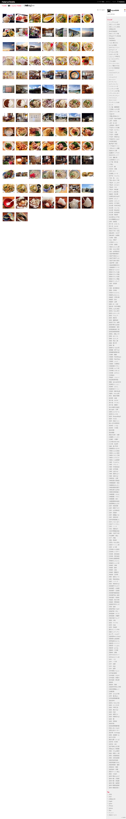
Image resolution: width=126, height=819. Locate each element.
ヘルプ (114, 1)
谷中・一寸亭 (113, 661)
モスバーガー (113, 100)
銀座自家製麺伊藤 (114, 726)
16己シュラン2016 (114, 27)
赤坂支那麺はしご (114, 689)
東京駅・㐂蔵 (113, 398)
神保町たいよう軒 (114, 563)
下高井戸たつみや (114, 139)
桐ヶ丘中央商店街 (114, 423)
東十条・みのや (113, 400)
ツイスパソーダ (113, 86)
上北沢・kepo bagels (115, 118)
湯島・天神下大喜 (114, 533)
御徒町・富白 (113, 299)
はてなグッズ (113, 49)
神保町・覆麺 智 (114, 572)
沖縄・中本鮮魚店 (114, 467)
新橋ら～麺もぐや (114, 334)
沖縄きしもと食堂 (114, 453)
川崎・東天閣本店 (114, 288)
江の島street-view (114, 441)
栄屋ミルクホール (114, 412)
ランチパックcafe (114, 102)
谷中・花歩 (112, 666)
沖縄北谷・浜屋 (113, 478)
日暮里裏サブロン (114, 366)
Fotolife (4, 6)
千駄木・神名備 (113, 189)
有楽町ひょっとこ (114, 384)
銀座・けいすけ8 (114, 705)
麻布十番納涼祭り (114, 787)
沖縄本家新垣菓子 (114, 487)
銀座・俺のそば (113, 710)
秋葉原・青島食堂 (114, 602)
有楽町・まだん (113, 386)
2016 (110, 794)
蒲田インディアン (114, 632)
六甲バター (112, 171)
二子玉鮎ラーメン (114, 146)
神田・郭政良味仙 (114, 579)
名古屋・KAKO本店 (114, 205)
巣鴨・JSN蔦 (113, 290)
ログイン (108, 1)
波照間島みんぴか (114, 503)
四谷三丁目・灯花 (114, 230)
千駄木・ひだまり (114, 185)
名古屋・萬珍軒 (113, 214)
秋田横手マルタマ (114, 586)
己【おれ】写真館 (15, 6)
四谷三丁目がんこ (114, 228)
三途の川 (111, 114)
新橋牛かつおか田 (114, 347)
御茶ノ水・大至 (113, 304)
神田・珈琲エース (114, 577)
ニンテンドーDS (114, 88)
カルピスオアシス (114, 72)
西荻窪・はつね (113, 648)
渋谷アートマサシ (114, 524)
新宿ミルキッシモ (114, 313)
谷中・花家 (112, 664)
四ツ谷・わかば (113, 226)
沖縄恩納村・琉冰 (114, 483)
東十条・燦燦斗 (113, 405)
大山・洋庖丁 (113, 240)
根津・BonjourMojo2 (115, 416)
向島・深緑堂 (113, 221)
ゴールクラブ (113, 77)
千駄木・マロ (113, 187)
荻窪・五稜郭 (113, 627)
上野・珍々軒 (113, 123)
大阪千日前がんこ (114, 256)
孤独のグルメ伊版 (114, 274)
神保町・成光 (113, 570)
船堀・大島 (112, 620)
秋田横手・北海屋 (114, 590)
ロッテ (111, 105)
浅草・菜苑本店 (113, 517)
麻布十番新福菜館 (114, 785)
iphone (111, 808)
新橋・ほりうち (113, 336)
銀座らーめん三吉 (114, 703)
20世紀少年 (112, 29)
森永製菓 (111, 432)
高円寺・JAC (113, 744)
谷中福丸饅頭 (113, 673)
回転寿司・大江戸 (114, 233)
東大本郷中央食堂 (114, 407)
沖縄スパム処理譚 (114, 460)
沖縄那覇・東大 (113, 499)
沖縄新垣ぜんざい (114, 485)
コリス (111, 75)
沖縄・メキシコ (113, 464)
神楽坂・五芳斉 (113, 574)
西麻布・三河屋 (113, 650)
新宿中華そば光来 (114, 324)
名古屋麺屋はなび (114, 219)
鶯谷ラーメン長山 (114, 771)
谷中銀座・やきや (114, 675)
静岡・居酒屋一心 (114, 735)
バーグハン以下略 (114, 91)
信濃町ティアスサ (114, 153)
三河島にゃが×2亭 (114, 109)
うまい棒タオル (113, 43)
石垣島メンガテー (114, 551)
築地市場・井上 (113, 611)
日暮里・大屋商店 (114, 363)
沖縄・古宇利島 (113, 469)
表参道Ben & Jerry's (115, 636)
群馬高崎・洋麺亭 (114, 616)
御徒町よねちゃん (114, 295)
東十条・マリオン (114, 402)
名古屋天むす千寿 (114, 217)
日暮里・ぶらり (113, 361)
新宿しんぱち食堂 (114, 308)
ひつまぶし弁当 (113, 52)
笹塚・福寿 (112, 606)
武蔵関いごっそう (114, 437)
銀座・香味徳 (113, 721)
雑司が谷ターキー (114, 730)
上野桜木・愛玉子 (114, 125)
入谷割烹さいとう (114, 159)
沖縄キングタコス (114, 457)
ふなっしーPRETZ (114, 56)
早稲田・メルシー (114, 377)
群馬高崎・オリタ (114, 613)
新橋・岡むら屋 (113, 341)
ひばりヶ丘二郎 (113, 54)
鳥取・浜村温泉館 (114, 758)
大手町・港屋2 (113, 244)
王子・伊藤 (112, 538)
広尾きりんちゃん (114, 292)
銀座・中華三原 (113, 707)
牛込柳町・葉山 (113, 535)
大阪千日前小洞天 (114, 260)
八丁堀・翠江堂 (113, 162)
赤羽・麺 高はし (114, 696)
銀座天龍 (111, 723)
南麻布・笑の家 (113, 194)
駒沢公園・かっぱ (114, 739)
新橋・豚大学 (113, 343)
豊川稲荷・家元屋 (114, 680)
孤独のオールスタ (114, 270)
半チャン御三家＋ (114, 192)
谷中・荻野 (112, 668)
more (124, 817)
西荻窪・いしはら (114, 645)
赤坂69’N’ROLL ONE (115, 687)
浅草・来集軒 (113, 512)
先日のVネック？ (114, 155)
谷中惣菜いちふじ (114, 671)
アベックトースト (114, 63)
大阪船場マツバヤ (114, 267)
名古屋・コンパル (114, 208)
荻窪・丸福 (112, 625)
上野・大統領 (113, 120)
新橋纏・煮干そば (114, 350)
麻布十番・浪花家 (114, 781)
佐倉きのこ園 (113, 150)
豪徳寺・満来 (113, 684)
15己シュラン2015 (114, 24)
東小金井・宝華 (113, 409)
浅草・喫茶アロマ (114, 508)
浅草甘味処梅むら (114, 519)
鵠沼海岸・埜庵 (113, 769)
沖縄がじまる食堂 (114, 451)
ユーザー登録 (100, 1)
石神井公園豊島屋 (114, 558)
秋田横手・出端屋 (114, 588)
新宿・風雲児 (113, 318)
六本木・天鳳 (113, 169)
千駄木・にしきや (114, 182)
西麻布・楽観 (113, 652)
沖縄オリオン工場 (114, 455)
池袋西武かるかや (114, 448)
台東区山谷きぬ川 (114, 196)
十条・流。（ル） (114, 178)
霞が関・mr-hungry (114, 732)
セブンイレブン (113, 84)
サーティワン (113, 82)
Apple (110, 801)
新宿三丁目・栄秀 (114, 322)
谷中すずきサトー (114, 654)
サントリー (112, 79)
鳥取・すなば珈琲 (114, 751)
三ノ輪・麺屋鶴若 (114, 107)
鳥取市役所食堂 (113, 760)
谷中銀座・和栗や (114, 677)
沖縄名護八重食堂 (114, 480)
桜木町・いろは (113, 425)
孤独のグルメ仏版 (114, 272)
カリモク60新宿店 (114, 68)
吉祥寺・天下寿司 (114, 203)
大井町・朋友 (113, 237)
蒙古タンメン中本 (114, 629)
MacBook (112, 38)
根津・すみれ (113, 418)
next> (103, 10)
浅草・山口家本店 (114, 510)
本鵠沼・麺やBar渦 (114, 391)
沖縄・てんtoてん (114, 462)
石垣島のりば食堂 (114, 549)
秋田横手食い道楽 (114, 595)
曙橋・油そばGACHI (115, 382)
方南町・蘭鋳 (113, 354)
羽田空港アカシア (114, 618)
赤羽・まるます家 (114, 693)
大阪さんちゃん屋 (114, 247)
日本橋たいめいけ (114, 370)
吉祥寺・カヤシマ (114, 201)
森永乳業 (111, 430)
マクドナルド (113, 98)
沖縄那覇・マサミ (114, 496)
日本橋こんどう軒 (114, 368)
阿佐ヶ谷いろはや (114, 728)
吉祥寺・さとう (113, 198)
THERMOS (112, 40)
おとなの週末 (113, 45)
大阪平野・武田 (113, 263)
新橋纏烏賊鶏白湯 (114, 352)
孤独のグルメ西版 (114, 279)
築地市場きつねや (114, 609)
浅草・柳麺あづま (114, 515)
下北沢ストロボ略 (114, 127)
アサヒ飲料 (112, 61)
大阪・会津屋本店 (114, 251)
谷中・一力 (112, 659)
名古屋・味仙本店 (114, 210)
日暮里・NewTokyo (114, 359)
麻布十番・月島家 (114, 778)
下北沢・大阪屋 (113, 134)
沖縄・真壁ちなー (114, 473)
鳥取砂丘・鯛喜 (113, 767)
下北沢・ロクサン (114, 130)
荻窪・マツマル (113, 622)
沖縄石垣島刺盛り (114, 492)
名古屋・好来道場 (114, 212)
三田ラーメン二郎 (114, 111)
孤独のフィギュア (114, 281)
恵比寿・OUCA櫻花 (114, 306)
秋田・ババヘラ (113, 581)
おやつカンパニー (114, 47)
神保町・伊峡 (113, 565)
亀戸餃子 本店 (113, 143)
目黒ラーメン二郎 (114, 545)
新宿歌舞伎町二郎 (114, 329)
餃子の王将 (112, 737)
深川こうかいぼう (114, 522)
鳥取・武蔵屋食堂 (114, 755)
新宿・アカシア (113, 315)
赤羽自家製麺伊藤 (114, 698)
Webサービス (113, 815)
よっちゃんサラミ (114, 59)
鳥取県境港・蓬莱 (114, 765)
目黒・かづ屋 (113, 547)
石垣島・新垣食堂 (114, 554)
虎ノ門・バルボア (114, 634)
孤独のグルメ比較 (114, 276)
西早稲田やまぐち (114, 641)
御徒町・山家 (113, 302)
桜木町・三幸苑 (113, 428)
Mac (110, 810)
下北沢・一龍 (113, 132)
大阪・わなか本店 (114, 249)
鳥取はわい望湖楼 (114, 748)
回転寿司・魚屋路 (114, 235)
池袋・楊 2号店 (113, 446)
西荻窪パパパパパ (114, 643)
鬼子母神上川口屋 (114, 746)
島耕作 (111, 286)
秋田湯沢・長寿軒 (114, 597)
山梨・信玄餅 (113, 283)
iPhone (111, 806)
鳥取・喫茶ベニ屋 (114, 753)
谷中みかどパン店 (114, 657)
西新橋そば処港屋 (114, 638)
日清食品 (111, 375)
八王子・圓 (112, 166)
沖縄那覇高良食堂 (114, 501)
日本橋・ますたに (114, 373)
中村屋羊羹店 (113, 141)
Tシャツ (111, 812)
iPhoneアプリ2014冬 (115, 36)
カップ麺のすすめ (114, 65)
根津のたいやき (113, 414)
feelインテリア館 (114, 33)
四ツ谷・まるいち (114, 224)
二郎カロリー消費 (114, 148)
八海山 (111, 164)
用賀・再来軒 (113, 540)
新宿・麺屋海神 (113, 320)
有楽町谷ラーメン (114, 389)
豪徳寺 (111, 682)
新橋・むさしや (113, 338)
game (110, 803)
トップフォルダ (113, 22)
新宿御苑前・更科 (114, 327)
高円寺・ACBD (113, 742)
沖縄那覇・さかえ (114, 494)
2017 (110, 796)
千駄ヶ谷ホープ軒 (114, 180)
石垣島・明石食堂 (114, 556)
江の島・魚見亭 (113, 444)
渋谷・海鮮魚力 (113, 528)
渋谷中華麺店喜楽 (114, 531)
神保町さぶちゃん (114, 560)
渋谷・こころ (113, 526)
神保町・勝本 (113, 567)
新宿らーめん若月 (114, 311)
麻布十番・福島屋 (114, 783)
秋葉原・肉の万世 (114, 600)
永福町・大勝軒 (113, 439)
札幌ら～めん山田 (114, 393)
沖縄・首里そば (113, 476)
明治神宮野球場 (113, 379)
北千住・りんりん (114, 176)
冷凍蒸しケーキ (113, 173)
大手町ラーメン (113, 242)
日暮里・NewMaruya (115, 357)
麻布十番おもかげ (114, 776)
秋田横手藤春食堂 (114, 593)
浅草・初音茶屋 (113, 506)
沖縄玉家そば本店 (114, 489)
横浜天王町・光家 (114, 435)
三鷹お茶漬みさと (114, 116)
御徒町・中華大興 (114, 297)
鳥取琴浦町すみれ (114, 762)
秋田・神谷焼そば (114, 583)
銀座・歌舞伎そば (114, 716)
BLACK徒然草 (113, 31)
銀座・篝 (111, 719)
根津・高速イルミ (114, 421)
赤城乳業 (111, 691)
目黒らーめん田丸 (114, 542)
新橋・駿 (111, 345)
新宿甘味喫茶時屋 (114, 331)
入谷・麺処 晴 (113, 157)
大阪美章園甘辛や (114, 265)
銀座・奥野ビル (113, 714)
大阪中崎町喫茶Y (114, 253)
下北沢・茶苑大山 (114, 137)
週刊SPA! (112, 700)
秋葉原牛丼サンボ (114, 604)
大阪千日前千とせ (114, 258)
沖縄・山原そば (113, 471)
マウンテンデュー (114, 95)
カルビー (111, 70)
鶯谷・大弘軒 (113, 774)
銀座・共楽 (112, 712)
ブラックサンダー (114, 93)
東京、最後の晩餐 (114, 395)
